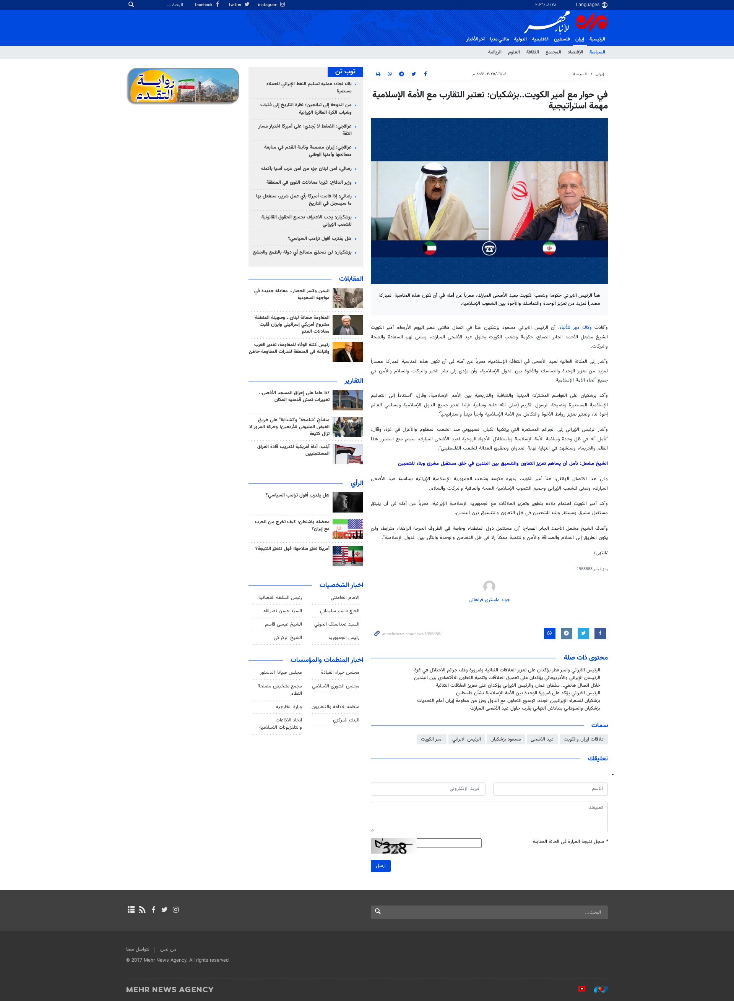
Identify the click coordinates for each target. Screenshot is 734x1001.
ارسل (381, 866)
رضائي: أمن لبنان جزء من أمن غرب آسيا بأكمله (306, 169)
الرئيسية (597, 39)
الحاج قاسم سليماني (339, 611)
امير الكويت (432, 739)
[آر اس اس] (142, 910)
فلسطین (562, 39)
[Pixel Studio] (578, 989)
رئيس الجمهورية (343, 638)
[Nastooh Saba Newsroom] (597, 989)
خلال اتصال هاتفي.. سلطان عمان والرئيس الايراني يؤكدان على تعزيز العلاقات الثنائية (518, 685)
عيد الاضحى (542, 739)
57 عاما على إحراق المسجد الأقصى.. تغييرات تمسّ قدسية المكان (294, 396)
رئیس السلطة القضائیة (280, 598)
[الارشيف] (131, 910)
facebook (204, 5)
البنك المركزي (346, 720)
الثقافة (532, 52)
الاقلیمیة (540, 39)
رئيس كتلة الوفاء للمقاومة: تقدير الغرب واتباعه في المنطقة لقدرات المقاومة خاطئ (289, 348)
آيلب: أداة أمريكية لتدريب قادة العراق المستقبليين (293, 450)
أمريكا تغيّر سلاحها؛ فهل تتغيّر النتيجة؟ (292, 549)
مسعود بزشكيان (505, 739)
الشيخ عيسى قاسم (283, 624)
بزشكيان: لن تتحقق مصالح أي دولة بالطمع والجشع (302, 252)
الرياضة (495, 52)
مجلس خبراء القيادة (340, 672)
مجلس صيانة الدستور (281, 672)
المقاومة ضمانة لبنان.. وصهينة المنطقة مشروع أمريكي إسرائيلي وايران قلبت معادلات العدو (292, 324)
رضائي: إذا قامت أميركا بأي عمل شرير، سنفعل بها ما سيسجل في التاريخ (304, 199)
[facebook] (153, 910)
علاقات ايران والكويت (583, 739)
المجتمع (553, 52)
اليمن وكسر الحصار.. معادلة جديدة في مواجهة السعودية (292, 294)
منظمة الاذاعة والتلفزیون (335, 707)
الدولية (520, 39)
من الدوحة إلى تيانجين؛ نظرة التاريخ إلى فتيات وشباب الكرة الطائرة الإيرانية (306, 108)
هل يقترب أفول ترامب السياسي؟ (320, 239)
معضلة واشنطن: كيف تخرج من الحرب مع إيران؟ (292, 525)
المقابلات (351, 279)
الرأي (357, 483)
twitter (236, 5)
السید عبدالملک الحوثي (336, 624)
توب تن (345, 72)
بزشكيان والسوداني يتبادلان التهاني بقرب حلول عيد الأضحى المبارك (535, 708)
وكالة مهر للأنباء (576, 328)
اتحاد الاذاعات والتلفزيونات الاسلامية (280, 723)
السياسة (597, 52)
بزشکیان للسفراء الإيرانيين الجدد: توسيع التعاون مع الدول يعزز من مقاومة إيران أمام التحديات (508, 701)
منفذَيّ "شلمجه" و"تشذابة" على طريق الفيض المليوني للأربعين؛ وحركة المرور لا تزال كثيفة (289, 427)
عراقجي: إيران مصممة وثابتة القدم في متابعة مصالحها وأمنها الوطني (308, 151)
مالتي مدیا (499, 39)
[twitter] (164, 910)
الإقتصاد (575, 52)
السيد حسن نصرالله (282, 611)
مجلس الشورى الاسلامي (335, 686)
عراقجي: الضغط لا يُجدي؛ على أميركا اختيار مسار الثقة (305, 130)
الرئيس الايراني (466, 739)
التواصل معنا (138, 949)
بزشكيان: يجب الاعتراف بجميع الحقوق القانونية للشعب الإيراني (306, 220)
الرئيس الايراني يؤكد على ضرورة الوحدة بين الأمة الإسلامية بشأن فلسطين (528, 693)
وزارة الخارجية (289, 707)
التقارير (353, 381)
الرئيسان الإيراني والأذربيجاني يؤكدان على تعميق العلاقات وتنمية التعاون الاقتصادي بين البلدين (507, 678)
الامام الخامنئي (345, 598)
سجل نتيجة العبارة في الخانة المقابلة (570, 842)
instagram (268, 5)
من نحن (168, 949)
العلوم (514, 52)
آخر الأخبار (475, 39)
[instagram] (175, 910)
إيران (579, 39)
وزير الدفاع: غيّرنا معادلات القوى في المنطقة (309, 182)
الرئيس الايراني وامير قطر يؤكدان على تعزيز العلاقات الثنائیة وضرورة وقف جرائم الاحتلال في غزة (507, 670)
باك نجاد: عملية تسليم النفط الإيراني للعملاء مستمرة (309, 87)
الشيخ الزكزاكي (288, 638)
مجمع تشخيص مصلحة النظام (280, 689)
